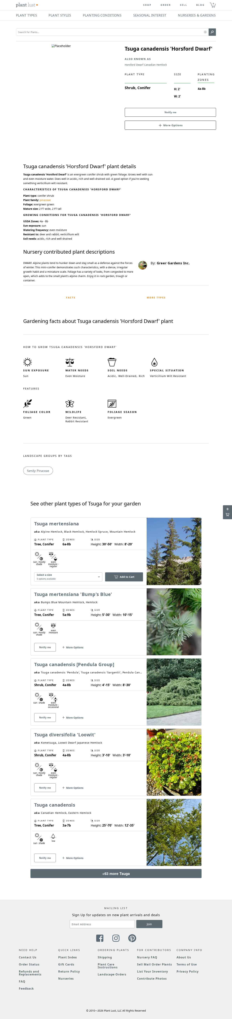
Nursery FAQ (147, 957)
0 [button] (213, 3)
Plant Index (67, 957)
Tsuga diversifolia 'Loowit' (65, 734)
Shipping (105, 957)
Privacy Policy (188, 971)
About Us (184, 957)
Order (166, 5)
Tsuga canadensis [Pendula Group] (74, 664)
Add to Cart (127, 577)
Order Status (29, 964)
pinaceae (45, 200)
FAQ (22, 981)
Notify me (170, 112)
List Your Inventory (152, 971)
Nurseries (66, 979)
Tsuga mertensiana (56, 523)
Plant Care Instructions (108, 965)
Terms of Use (187, 964)
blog (200, 5)
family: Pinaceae (38, 471)
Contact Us (27, 957)
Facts (71, 297)
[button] (205, 32)
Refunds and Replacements (30, 972)
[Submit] (212, 32)
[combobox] (68, 577)
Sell (183, 5)
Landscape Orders (112, 974)
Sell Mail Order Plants (154, 964)
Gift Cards (66, 964)
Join (149, 924)
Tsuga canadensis (54, 805)
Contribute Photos (152, 979)
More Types (156, 297)
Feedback (26, 989)
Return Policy (69, 971)
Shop (147, 5)
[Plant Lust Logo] (27, 5)
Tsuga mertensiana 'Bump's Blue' (73, 594)
